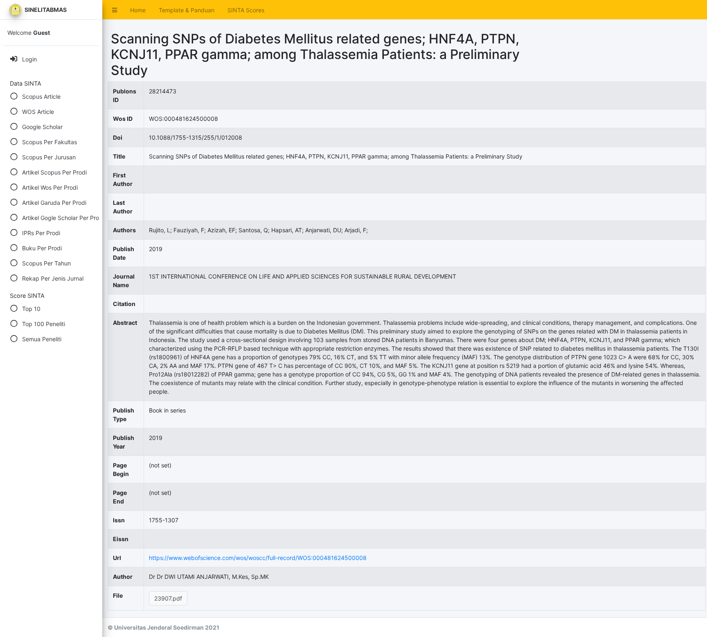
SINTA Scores (245, 10)
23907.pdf (168, 598)
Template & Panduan (186, 10)
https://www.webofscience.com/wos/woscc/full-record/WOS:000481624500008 (258, 557)
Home (138, 10)
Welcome (28, 32)
